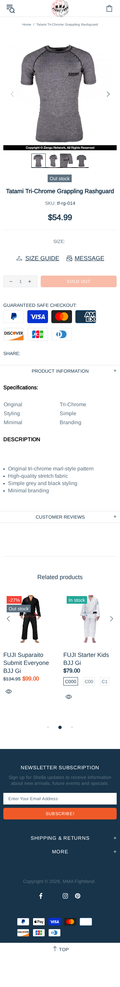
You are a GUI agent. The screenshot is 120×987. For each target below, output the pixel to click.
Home (26, 24)
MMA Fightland (78, 881)
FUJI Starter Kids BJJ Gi (86, 659)
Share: (11, 353)
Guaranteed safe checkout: (40, 305)
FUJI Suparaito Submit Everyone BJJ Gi (26, 663)
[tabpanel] (30, 651)
